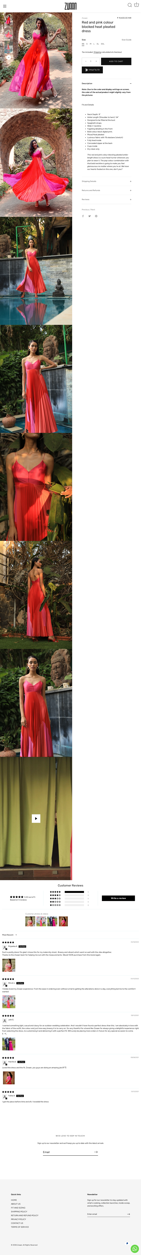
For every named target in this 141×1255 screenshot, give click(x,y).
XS (83, 44)
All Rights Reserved (30, 1245)
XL (98, 44)
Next (93, 209)
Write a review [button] (118, 898)
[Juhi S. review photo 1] (8, 1044)
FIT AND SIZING (18, 1208)
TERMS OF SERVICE (20, 1227)
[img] (8, 942)
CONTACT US (17, 1223)
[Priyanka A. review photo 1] (8, 965)
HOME (14, 1200)
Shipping (97, 52)
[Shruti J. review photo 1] (8, 1001)
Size (106, 40)
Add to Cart (116, 61)
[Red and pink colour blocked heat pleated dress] (8, 19)
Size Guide (126, 40)
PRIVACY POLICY (18, 1219)
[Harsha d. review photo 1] (8, 1077)
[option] (8, 19)
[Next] (9, 57)
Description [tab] (87, 83)
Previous (86, 209)
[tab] (106, 132)
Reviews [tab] (85, 199)
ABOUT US (16, 1204)
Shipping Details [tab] (89, 181)
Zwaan (85, 18)
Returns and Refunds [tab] (91, 190)
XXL (102, 44)
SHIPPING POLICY (19, 1211)
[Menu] (5, 6)
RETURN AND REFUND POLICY (24, 1215)
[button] (55, 892)
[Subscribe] (96, 1152)
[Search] (130, 5)
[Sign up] (128, 1214)
